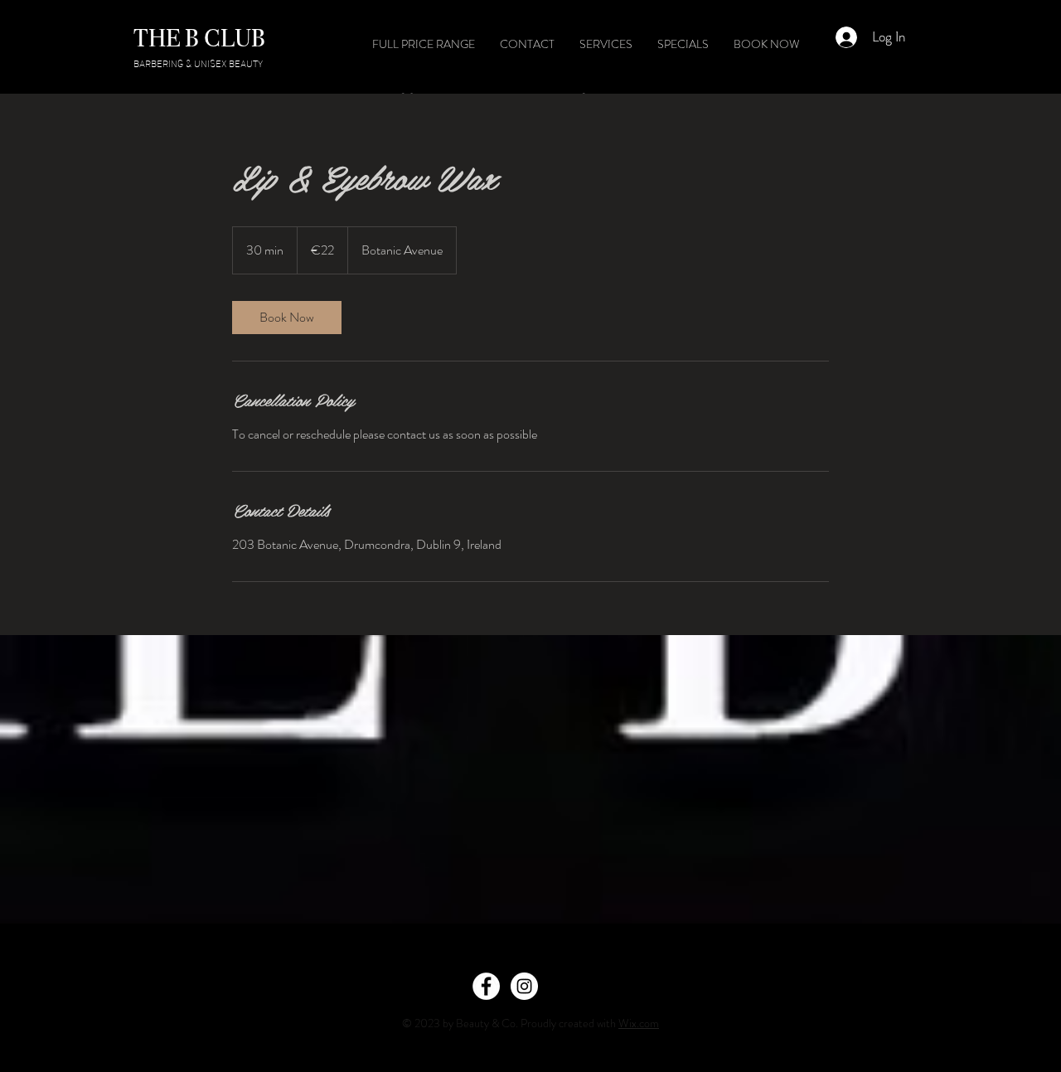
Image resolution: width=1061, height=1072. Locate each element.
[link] (287, 317)
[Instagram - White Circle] (524, 986)
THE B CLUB (199, 38)
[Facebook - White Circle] (486, 986)
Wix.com (638, 1023)
